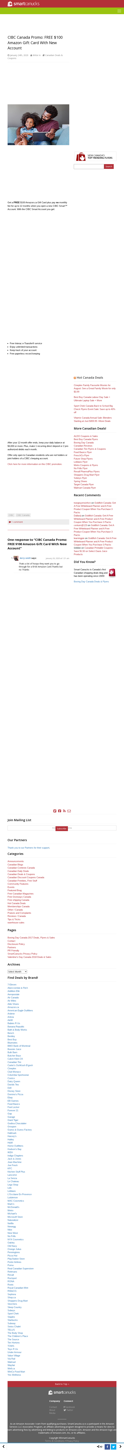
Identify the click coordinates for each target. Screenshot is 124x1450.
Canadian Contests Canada (21, 867)
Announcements (16, 861)
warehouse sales (16, 922)
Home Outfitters (15, 1146)
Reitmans (12, 1271)
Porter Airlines (14, 1262)
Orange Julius (14, 1249)
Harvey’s (12, 1136)
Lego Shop (13, 1184)
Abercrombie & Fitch (18, 988)
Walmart (12, 1362)
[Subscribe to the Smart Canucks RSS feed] (64, 811)
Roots (10, 1284)
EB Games (13, 1101)
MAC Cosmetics (16, 1200)
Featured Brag (15, 890)
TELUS (11, 1330)
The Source (13, 1339)
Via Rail (11, 1358)
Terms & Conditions (54, 1440)
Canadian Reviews (83, 445)
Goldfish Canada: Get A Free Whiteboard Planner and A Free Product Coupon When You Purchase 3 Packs (93, 518)
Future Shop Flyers (83, 458)
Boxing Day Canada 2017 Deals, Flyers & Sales (31, 937)
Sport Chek (13, 1313)
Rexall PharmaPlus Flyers (87, 471)
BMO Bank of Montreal (19, 1046)
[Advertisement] (62, 15)
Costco (11, 1078)
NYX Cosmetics (16, 1239)
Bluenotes (12, 1042)
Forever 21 (13, 1110)
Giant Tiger (13, 1120)
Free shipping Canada (18, 900)
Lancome (12, 1175)
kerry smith (25, 558)
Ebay (10, 1097)
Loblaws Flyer (81, 462)
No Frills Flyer (81, 468)
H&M (10, 1142)
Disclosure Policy (16, 944)
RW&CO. (12, 1291)
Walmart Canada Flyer (85, 487)
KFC (10, 1168)
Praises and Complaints (19, 913)
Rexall (11, 1275)
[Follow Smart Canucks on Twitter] (55, 811)
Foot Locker (13, 1107)
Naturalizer (13, 1220)
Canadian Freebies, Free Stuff (22, 880)
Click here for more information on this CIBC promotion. (35, 464)
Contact (11, 941)
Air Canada (13, 997)
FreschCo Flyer (81, 455)
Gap (10, 1113)
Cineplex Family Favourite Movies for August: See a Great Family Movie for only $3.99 (95, 388)
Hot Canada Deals (90, 377)
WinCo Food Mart (16, 1371)
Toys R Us (13, 1349)
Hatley (11, 1139)
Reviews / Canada (17, 916)
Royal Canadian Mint (18, 1287)
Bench (11, 1033)
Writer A (37, 55)
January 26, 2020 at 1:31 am (57, 558)
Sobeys (11, 1310)
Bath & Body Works (17, 1029)
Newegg (12, 1226)
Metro (10, 1210)
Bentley (11, 1036)
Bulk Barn (12, 1052)
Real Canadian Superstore (21, 1268)
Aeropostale (13, 994)
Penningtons (14, 1252)
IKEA (10, 1152)
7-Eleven (12, 984)
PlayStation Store (16, 1258)
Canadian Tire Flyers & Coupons (90, 449)
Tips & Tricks (14, 919)
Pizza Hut (12, 1255)
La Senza (12, 1178)
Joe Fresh (13, 1165)
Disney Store (14, 1091)
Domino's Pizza (15, 1094)
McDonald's (13, 1207)
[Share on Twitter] (113, 1447)
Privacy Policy (72, 1440)
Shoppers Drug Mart (18, 1300)
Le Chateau (13, 1181)
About (52, 1410)
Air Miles (12, 1000)
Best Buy (12, 1039)
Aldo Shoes (13, 1004)
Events (11, 887)
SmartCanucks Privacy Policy (22, 953)
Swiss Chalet (14, 1326)
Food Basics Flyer (83, 452)
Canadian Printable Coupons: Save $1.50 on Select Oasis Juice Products (93, 551)
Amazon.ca (13, 1007)
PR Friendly (13, 950)
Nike (10, 1229)
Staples (11, 1317)
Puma (10, 1265)
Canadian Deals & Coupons (21, 874)
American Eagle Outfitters (20, 1010)
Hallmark (12, 1133)
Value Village (14, 1355)
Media (52, 1413)
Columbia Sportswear (18, 1075)
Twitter (69, 1410)
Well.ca (11, 1368)
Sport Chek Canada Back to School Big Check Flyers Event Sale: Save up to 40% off (94, 409)
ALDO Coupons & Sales (86, 436)
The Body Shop (15, 1333)
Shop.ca (12, 1297)
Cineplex (12, 1068)
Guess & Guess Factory (20, 1129)
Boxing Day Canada (84, 442)
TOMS (11, 1346)
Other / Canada (15, 909)
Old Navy (12, 1246)
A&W (10, 1020)
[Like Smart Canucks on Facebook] (60, 811)
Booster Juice (14, 1049)
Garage (11, 1117)
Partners (12, 947)
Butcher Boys (14, 1055)
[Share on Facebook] (107, 1447)
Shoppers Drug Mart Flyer (87, 474)
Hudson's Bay (14, 1149)
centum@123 (80, 525)
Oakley (11, 1242)
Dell (9, 1088)
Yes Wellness (14, 1375)
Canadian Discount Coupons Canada (26, 877)
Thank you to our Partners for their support (28, 847)
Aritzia (11, 1017)
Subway (12, 1323)
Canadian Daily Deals (18, 871)
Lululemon (13, 1197)
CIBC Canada (23, 515)
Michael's (12, 1213)
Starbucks (13, 1320)
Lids (10, 1188)
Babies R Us (14, 1023)
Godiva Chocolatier (17, 1123)
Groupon (12, 1126)
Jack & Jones (14, 1158)
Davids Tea (13, 1084)
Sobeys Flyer (80, 478)
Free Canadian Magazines (21, 893)
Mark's (11, 1204)
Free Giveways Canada (19, 897)
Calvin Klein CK (15, 1059)
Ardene (11, 1013)
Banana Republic (16, 1026)
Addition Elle (14, 991)
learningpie (79, 538)
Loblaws (12, 1191)
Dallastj (77, 515)
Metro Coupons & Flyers (86, 465)
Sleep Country (15, 1307)
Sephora (12, 1294)
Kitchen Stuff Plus (16, 1171)
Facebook (70, 1407)
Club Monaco (14, 1071)
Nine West (13, 1233)
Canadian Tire (14, 1062)
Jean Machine (14, 1162)
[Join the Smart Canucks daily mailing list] (69, 811)
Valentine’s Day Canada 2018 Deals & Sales (29, 957)
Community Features (18, 884)
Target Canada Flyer (84, 484)
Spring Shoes (80, 481)
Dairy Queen (14, 1081)
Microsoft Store (15, 1217)
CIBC (11, 515)
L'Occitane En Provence (20, 1194)
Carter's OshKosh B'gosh (20, 1065)
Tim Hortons (14, 1342)
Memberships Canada (18, 906)
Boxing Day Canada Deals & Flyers (91, 581)
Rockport (12, 1278)
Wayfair (11, 1365)
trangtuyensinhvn (82, 503)
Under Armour (14, 1352)
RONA (11, 1281)
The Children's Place (18, 1336)
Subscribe (61, 828)
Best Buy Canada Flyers (86, 439)
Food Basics (14, 1104)
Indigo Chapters (15, 1155)
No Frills (12, 1236)
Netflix (11, 1223)
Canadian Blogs (15, 864)
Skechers (12, 1304)
